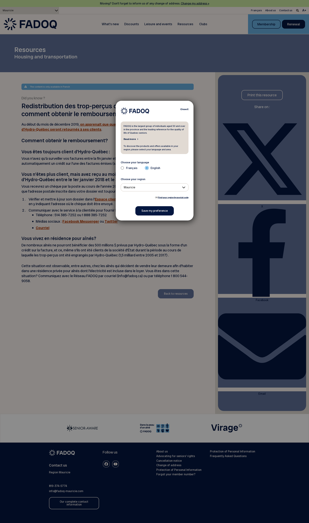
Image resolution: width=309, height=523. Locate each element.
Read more (130, 139)
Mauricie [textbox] (129, 187)
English (155, 168)
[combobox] (154, 187)
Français (131, 168)
